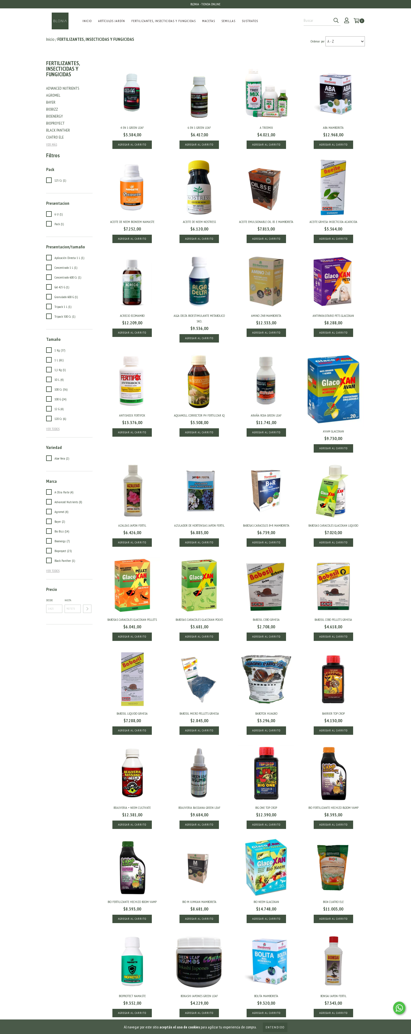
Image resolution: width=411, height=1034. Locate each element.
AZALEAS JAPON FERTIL (132, 525)
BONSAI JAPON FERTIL (333, 996)
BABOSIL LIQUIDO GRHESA (132, 713)
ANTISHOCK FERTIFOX (132, 415)
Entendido (275, 1027)
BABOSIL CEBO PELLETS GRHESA (333, 619)
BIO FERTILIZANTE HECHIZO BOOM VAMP (132, 902)
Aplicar (87, 609)
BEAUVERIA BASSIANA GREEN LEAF (199, 807)
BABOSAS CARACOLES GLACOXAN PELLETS (132, 619)
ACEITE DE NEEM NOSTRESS (199, 222)
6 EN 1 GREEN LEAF (199, 127)
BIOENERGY (54, 116)
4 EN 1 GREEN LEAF (132, 127)
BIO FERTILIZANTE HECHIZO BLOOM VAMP (333, 807)
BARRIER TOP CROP (333, 713)
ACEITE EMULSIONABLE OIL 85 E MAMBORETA (266, 222)
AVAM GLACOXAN (333, 431)
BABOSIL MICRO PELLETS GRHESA (199, 713)
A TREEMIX (266, 127)
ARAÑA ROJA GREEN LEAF (266, 415)
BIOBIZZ (52, 109)
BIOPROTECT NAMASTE (132, 996)
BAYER (50, 102)
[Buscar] (336, 21)
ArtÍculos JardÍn (111, 21)
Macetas (208, 21)
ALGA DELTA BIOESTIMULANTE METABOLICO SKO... (199, 318)
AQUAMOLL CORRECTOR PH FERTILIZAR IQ (199, 415)
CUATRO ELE (55, 137)
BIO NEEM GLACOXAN (266, 902)
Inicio (87, 21)
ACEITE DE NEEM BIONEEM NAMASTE (132, 222)
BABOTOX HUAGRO (266, 713)
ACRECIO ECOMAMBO (132, 315)
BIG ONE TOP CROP (266, 807)
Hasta (68, 600)
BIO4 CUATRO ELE (333, 902)
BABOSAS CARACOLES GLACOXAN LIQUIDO (333, 525)
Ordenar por (318, 41)
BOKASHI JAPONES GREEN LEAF (199, 996)
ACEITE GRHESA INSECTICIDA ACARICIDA (333, 222)
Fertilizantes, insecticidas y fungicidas (163, 21)
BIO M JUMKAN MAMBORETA (199, 902)
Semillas (228, 21)
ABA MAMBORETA (333, 127)
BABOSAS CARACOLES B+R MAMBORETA (266, 525)
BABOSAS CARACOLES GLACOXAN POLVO (199, 619)
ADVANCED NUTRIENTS (62, 88)
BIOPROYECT (55, 123)
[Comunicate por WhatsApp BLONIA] (399, 1008)
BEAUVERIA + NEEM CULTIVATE (132, 807)
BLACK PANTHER (58, 130)
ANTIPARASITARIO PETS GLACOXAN (333, 315)
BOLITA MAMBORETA (266, 996)
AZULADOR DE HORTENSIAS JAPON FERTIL (199, 525)
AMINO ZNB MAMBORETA (266, 315)
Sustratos (250, 21)
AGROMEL (53, 95)
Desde (49, 600)
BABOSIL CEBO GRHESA (266, 619)
